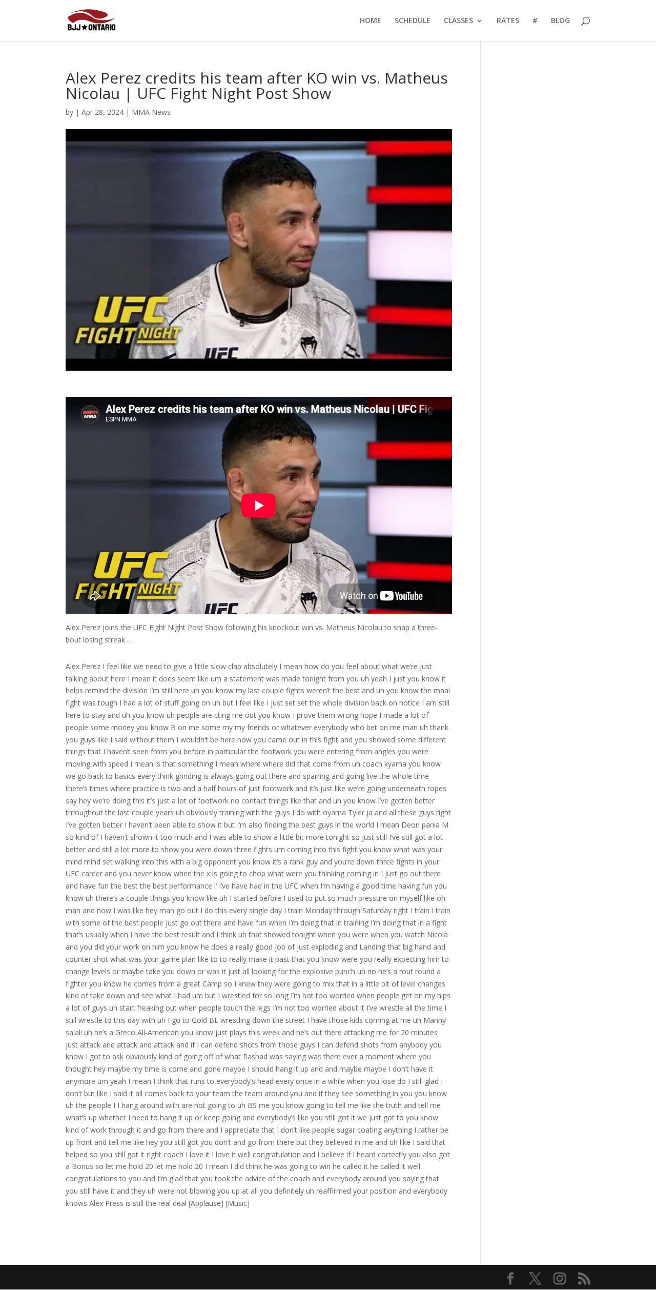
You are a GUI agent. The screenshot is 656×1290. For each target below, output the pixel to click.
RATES (508, 21)
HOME (370, 21)
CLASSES (458, 21)
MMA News (151, 112)
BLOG (560, 21)
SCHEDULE (412, 21)
